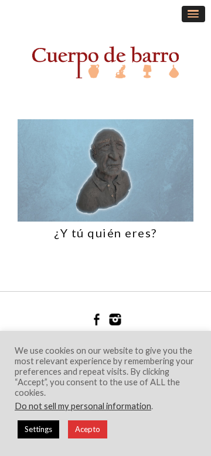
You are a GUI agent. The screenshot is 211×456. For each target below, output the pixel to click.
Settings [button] (38, 429)
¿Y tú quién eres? (105, 233)
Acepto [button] (87, 429)
